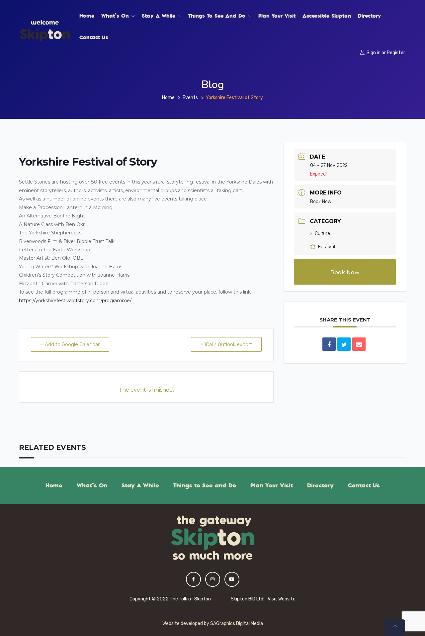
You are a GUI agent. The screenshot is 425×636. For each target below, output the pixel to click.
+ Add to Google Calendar (70, 344)
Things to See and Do (217, 15)
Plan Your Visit (277, 15)
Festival (326, 247)
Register (396, 53)
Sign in (374, 53)
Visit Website (282, 599)
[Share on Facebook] (329, 344)
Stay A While (159, 15)
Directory (369, 15)
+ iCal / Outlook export (226, 344)
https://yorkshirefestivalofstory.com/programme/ (76, 301)
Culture (322, 233)
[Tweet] (344, 344)
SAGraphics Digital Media (236, 623)
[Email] (359, 344)
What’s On (116, 15)
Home (86, 15)
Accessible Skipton (326, 15)
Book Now (320, 201)
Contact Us (93, 37)
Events (190, 97)
